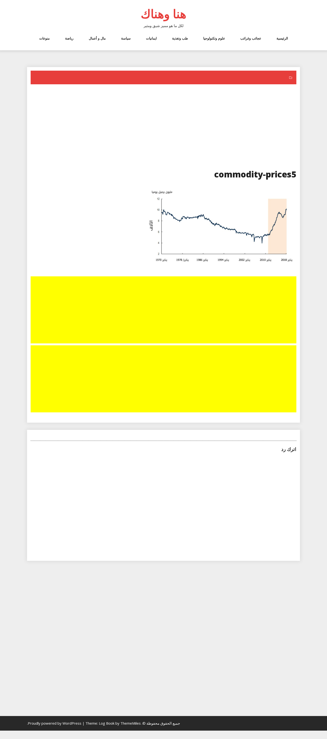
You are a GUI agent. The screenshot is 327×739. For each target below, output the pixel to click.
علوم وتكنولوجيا (214, 38)
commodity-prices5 (255, 174)
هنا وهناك (163, 14)
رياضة (69, 38)
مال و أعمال (97, 38)
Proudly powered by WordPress (55, 723)
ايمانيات (151, 38)
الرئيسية (282, 38)
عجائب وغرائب (250, 38)
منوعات (44, 38)
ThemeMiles (130, 723)
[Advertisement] (163, 127)
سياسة (126, 38)
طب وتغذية (180, 38)
